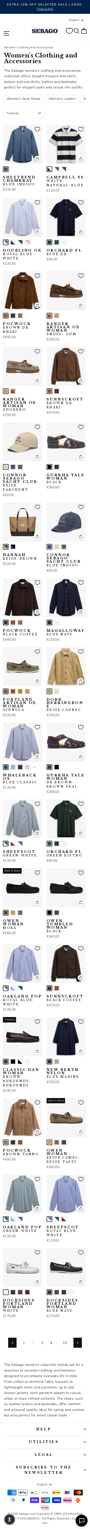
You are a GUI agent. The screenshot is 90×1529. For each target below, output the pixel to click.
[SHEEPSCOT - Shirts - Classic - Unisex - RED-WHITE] (13, 843)
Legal (44, 1455)
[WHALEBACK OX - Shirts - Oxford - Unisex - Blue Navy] (20, 767)
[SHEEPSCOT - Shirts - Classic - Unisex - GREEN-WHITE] (6, 843)
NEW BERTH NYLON (63, 1073)
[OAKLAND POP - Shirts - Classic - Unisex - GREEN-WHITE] (20, 988)
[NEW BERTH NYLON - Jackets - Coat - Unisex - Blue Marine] (49, 1061)
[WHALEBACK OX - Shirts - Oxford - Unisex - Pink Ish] (27, 767)
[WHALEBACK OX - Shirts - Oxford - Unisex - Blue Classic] (6, 767)
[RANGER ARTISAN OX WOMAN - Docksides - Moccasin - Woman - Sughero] (57, 316)
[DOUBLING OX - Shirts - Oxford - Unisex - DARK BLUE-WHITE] (13, 242)
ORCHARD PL (64, 252)
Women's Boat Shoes (24, 98)
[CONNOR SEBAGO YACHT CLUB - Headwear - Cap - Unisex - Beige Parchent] (6, 467)
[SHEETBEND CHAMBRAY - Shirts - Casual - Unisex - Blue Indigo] (6, 169)
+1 (34, 767)
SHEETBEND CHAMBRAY (19, 181)
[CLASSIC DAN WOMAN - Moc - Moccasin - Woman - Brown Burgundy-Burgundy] (6, 1061)
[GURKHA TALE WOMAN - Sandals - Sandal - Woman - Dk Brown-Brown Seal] (57, 467)
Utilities (44, 1442)
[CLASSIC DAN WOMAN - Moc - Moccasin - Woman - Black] (13, 1061)
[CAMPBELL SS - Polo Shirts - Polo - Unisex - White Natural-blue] (49, 169)
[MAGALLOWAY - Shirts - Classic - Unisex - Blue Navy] (49, 622)
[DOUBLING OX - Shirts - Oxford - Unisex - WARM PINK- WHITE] (27, 242)
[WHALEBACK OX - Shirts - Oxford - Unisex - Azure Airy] (13, 767)
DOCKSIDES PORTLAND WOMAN (19, 1305)
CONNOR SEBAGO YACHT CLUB (20, 482)
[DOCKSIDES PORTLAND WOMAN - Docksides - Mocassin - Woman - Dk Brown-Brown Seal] (27, 1292)
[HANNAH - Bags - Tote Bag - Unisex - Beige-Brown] (6, 547)
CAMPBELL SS (65, 181)
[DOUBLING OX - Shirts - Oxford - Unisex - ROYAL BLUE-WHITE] (6, 242)
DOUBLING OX (22, 254)
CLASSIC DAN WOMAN (21, 1077)
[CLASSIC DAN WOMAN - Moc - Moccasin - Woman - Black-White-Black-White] (20, 1061)
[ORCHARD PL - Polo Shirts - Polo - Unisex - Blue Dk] (49, 242)
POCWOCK (17, 328)
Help (43, 1429)
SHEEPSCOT (20, 853)
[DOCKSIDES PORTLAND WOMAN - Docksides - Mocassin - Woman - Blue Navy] (13, 1292)
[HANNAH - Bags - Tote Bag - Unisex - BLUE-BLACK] (13, 547)
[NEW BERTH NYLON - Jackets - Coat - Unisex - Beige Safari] (57, 1061)
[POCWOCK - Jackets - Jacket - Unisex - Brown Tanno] (20, 316)
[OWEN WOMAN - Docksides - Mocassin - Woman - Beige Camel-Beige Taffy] (13, 913)
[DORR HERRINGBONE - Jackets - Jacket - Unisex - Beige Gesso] (57, 691)
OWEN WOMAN (13, 924)
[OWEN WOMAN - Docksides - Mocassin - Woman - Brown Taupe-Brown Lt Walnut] (20, 913)
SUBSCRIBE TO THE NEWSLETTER (44, 1470)
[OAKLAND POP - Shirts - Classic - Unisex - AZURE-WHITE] (13, 988)
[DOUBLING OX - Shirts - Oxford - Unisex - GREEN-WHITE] (20, 242)
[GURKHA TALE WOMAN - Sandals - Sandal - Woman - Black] (49, 467)
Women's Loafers (62, 98)
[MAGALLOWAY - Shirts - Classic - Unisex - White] (57, 622)
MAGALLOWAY (66, 632)
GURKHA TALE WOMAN (66, 478)
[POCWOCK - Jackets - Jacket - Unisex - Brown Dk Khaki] (6, 316)
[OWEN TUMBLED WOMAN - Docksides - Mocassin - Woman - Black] (49, 913)
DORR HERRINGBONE (65, 705)
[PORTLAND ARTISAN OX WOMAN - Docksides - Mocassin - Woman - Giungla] (6, 691)
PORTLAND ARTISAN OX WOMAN (19, 705)
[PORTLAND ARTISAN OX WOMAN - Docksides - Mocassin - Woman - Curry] (20, 691)
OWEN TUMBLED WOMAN (60, 926)
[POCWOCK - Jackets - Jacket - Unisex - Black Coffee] (13, 316)
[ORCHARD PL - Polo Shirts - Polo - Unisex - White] (64, 242)
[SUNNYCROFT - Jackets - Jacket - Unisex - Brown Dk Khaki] (49, 391)
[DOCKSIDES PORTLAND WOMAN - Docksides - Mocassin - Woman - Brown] (20, 1292)
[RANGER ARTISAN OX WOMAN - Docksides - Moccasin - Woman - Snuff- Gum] (49, 316)
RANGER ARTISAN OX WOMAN (63, 329)
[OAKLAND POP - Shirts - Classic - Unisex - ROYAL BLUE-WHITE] (6, 988)
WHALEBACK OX (20, 779)
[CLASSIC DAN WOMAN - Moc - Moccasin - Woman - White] (27, 1061)
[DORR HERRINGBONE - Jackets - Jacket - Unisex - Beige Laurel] (49, 691)
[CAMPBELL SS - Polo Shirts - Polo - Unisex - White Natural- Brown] (57, 169)
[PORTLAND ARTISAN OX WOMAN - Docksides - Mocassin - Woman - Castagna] (13, 691)
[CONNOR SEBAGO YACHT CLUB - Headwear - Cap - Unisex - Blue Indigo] (13, 467)
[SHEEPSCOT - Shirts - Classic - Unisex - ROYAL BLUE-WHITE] (20, 843)
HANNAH (20, 556)
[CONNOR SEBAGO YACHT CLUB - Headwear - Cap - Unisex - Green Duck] (20, 467)
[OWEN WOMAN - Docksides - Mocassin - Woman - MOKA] (6, 913)
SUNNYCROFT (65, 403)
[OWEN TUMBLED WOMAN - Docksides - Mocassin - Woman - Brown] (57, 913)
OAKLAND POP (22, 1000)
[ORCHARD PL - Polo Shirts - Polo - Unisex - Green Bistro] (57, 242)
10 (65, 1342)
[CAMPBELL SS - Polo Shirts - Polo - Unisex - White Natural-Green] (64, 169)
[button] (9, 1519)
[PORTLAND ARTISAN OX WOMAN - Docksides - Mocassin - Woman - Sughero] (27, 691)
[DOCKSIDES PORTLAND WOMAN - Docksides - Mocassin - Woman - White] (6, 1292)
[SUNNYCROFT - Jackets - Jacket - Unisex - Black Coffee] (57, 391)
